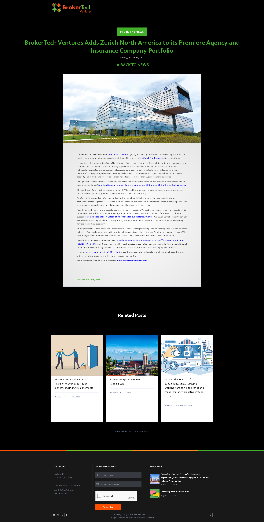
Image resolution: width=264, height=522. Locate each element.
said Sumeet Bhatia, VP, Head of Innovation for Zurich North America (118, 216)
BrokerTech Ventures (119, 154)
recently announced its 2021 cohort (103, 252)
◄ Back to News (132, 64)
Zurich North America (153, 158)
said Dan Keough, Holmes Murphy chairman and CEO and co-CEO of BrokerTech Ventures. (142, 185)
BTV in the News (132, 31)
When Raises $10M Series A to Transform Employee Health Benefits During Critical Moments (74, 383)
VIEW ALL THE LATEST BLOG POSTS (132, 432)
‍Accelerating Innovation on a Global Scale (126, 381)
